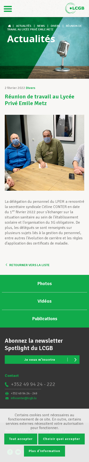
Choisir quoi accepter (61, 439)
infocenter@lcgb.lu (24, 398)
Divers (30, 88)
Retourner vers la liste (29, 265)
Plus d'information (44, 451)
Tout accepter (21, 439)
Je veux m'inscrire (39, 360)
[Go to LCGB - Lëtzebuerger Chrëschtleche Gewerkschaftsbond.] (10, 26)
